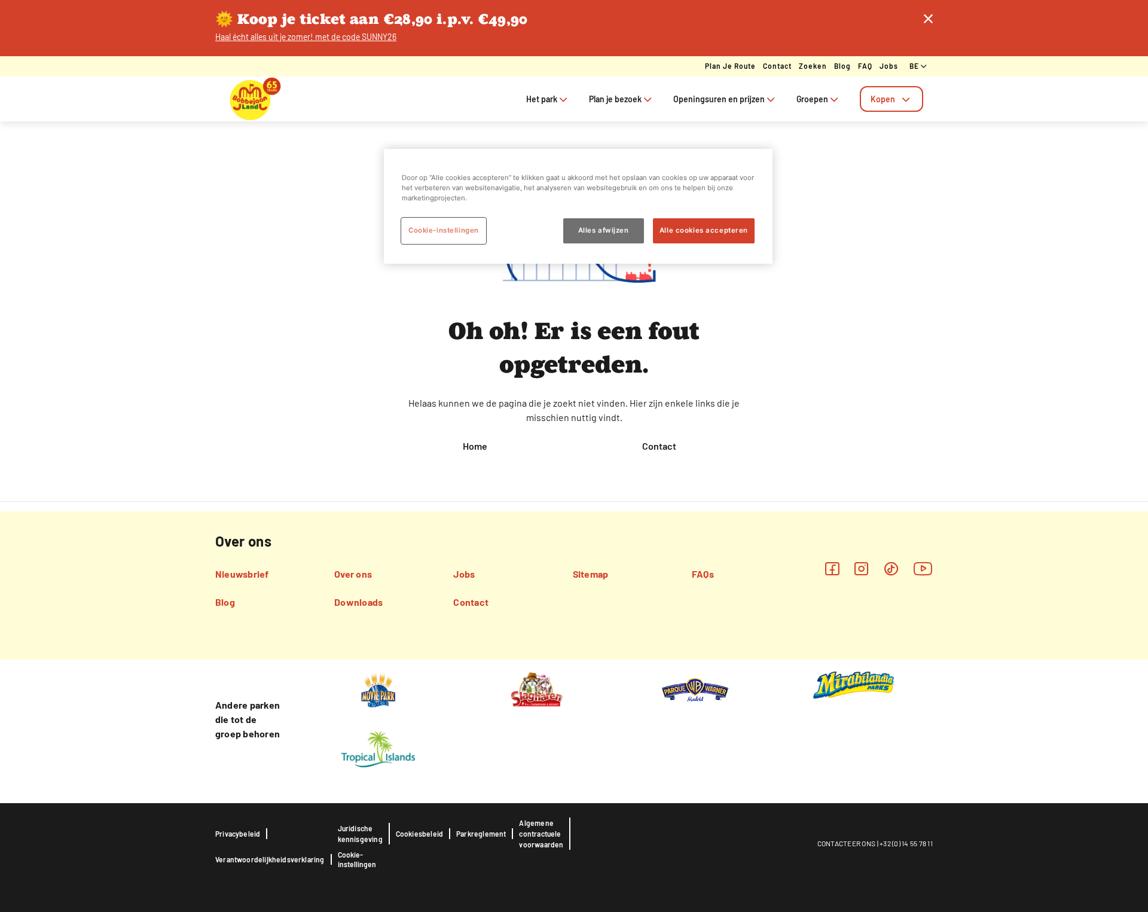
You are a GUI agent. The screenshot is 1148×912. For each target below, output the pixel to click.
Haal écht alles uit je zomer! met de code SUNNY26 (305, 37)
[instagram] (861, 568)
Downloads (358, 602)
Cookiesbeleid (419, 833)
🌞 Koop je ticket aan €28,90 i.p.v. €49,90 (371, 19)
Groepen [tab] (812, 99)
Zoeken (813, 66)
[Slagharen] (536, 689)
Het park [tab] (541, 99)
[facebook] (832, 568)
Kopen (883, 99)
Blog (842, 66)
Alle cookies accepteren (704, 230)
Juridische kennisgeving (360, 833)
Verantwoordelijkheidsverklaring (270, 859)
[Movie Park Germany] (378, 689)
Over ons (353, 573)
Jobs (889, 66)
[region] (578, 206)
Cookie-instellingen (357, 859)
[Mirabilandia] (853, 685)
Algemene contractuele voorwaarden (541, 834)
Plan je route (730, 66)
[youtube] (923, 568)
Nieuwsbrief (242, 573)
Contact (777, 66)
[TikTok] (891, 568)
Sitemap (591, 573)
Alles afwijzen (603, 230)
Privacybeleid (237, 833)
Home (475, 446)
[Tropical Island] (377, 749)
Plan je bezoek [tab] (615, 99)
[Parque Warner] (695, 689)
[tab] (891, 99)
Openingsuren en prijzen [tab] (719, 99)
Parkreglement (481, 833)
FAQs (703, 573)
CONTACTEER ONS (846, 843)
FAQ (865, 66)
